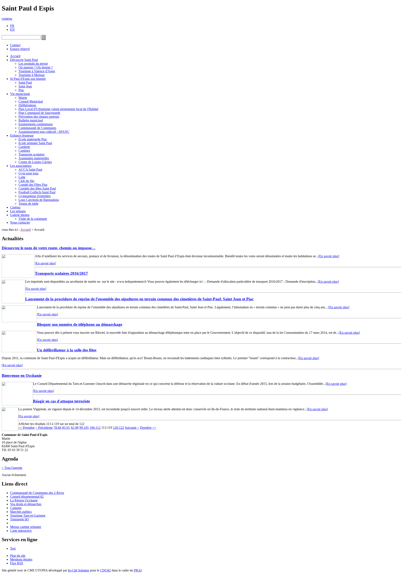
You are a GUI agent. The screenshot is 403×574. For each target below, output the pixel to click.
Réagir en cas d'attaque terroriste (61, 401)
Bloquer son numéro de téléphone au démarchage (79, 324)
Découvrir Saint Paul (24, 60)
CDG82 (105, 570)
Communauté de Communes (37, 128)
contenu (7, 18)
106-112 (95, 427)
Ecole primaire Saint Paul (35, 143)
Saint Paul (25, 82)
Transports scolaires (31, 154)
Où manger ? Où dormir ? (35, 67)
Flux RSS (16, 563)
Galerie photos (19, 215)
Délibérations (27, 105)
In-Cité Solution (78, 570)
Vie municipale (20, 94)
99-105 (84, 427)
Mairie (22, 97)
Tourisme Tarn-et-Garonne (27, 515)
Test (13, 548)
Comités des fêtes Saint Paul (37, 188)
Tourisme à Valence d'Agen (36, 71)
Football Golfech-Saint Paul (36, 192)
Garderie (24, 147)
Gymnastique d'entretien (34, 196)
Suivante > (132, 427)
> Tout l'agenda (12, 468)
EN (12, 29)
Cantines (24, 150)
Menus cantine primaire (25, 527)
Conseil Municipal (30, 101)
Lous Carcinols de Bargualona (38, 200)
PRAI (138, 570)
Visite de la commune (32, 218)
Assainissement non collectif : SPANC (43, 131)
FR (12, 26)
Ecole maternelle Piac (32, 139)
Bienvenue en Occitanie (22, 375)
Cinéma (15, 207)
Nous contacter (20, 222)
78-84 (57, 427)
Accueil (15, 56)
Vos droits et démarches (25, 504)
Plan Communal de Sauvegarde (39, 113)
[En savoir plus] (328, 256)
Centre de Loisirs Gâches (35, 162)
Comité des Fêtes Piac (33, 184)
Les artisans (18, 211)
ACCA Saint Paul (30, 169)
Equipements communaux (35, 124)
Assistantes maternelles (33, 158)
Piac (21, 90)
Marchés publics (21, 511)
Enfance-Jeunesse (22, 135)
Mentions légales (21, 559)
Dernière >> (148, 427)
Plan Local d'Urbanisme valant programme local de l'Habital (58, 109)
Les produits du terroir (33, 63)
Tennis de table (28, 203)
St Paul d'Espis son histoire (28, 78)
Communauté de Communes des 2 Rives (37, 493)
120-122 (118, 427)
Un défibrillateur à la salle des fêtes (66, 350)
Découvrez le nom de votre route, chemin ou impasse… (49, 248)
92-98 (75, 427)
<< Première (26, 427)
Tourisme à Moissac (31, 75)
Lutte (21, 177)
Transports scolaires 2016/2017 (61, 273)
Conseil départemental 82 (27, 496)
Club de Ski (26, 181)
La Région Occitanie (24, 500)
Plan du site (17, 555)
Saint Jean (25, 86)
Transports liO (19, 519)
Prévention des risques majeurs (38, 116)
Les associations (20, 166)
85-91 (66, 427)
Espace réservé (20, 49)
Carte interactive (21, 530)
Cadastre (16, 508)
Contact (15, 45)
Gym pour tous (28, 173)
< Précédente (44, 427)
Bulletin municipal (30, 120)
